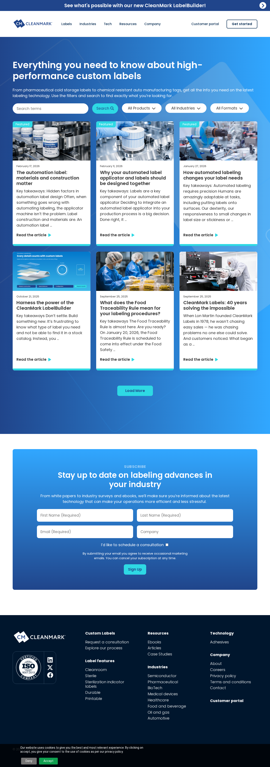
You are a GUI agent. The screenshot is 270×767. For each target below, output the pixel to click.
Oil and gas (158, 712)
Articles (154, 648)
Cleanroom (96, 669)
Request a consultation (107, 642)
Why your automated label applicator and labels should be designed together (133, 178)
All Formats (226, 108)
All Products (139, 108)
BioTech (155, 687)
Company (152, 24)
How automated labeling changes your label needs (213, 175)
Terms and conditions (230, 682)
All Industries (183, 108)
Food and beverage (167, 706)
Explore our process (103, 648)
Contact (218, 687)
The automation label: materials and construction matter (47, 178)
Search (103, 108)
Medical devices (163, 694)
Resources (128, 24)
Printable (93, 698)
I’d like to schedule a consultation (133, 544)
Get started (242, 24)
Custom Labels (100, 633)
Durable (92, 692)
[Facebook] (50, 675)
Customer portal (205, 24)
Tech (108, 24)
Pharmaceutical (163, 682)
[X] (50, 667)
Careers (217, 669)
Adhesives (219, 642)
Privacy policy (223, 675)
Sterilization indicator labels (104, 684)
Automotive (158, 718)
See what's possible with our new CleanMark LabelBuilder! (135, 5)
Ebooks (154, 642)
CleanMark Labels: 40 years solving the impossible (215, 305)
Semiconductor (162, 675)
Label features (100, 660)
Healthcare (158, 700)
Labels (66, 24)
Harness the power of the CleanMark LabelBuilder (45, 305)
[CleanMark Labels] (33, 22)
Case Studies (160, 654)
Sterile (90, 675)
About (216, 663)
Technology (222, 633)
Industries (88, 24)
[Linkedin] (50, 660)
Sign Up (135, 569)
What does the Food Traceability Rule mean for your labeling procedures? (130, 308)
